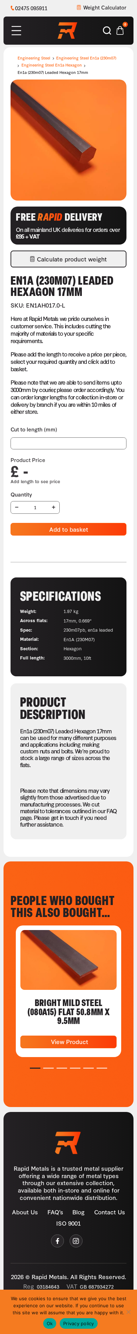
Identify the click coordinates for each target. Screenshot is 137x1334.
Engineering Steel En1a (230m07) (86, 58)
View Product (68, 1041)
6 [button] (102, 1068)
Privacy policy (78, 1323)
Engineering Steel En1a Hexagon (51, 65)
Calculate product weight (72, 259)
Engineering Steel (34, 58)
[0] (120, 29)
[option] (68, 991)
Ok (50, 1323)
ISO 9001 (68, 1223)
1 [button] (35, 1068)
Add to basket (68, 529)
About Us (25, 1211)
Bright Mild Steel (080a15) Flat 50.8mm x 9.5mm (68, 1011)
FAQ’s (55, 1211)
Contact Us (109, 1211)
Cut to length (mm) (34, 429)
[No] (128, 1311)
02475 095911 (31, 8)
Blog (78, 1211)
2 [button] (48, 1068)
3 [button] (62, 1068)
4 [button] (75, 1068)
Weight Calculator (104, 7)
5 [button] (88, 1068)
